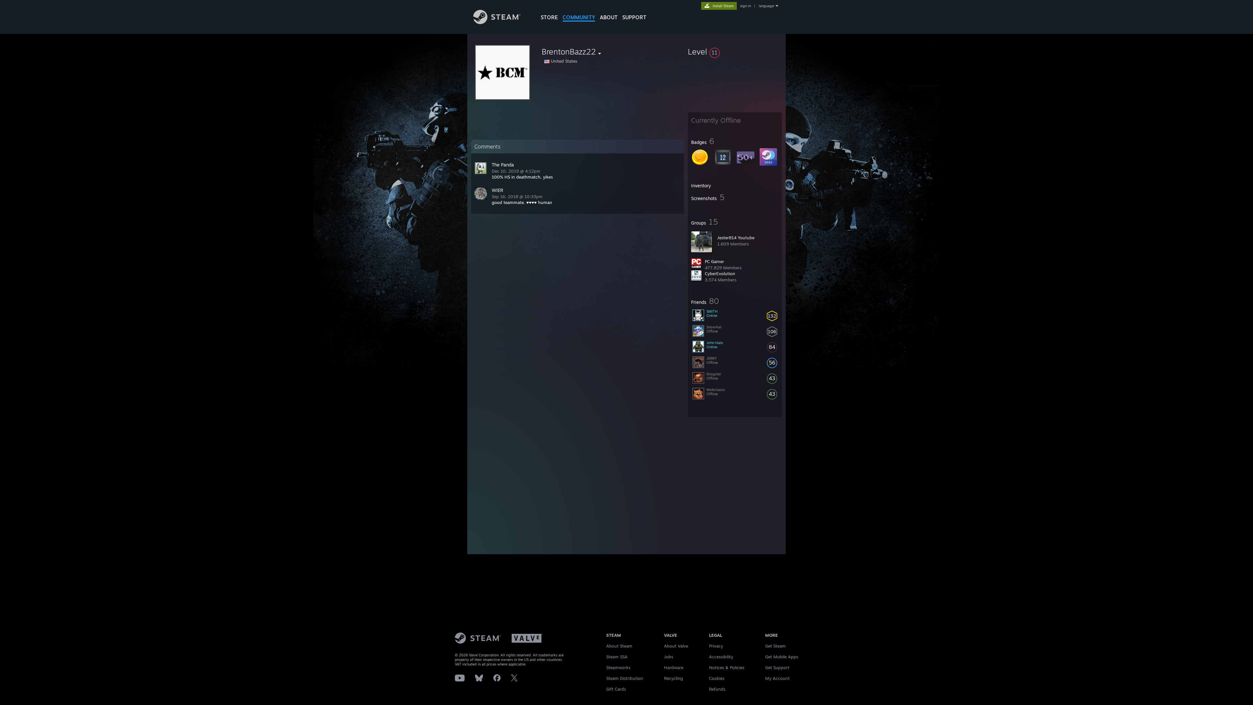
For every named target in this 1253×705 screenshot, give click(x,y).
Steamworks (618, 667)
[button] (735, 51)
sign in (745, 6)
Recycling (673, 678)
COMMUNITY (579, 17)
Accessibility (721, 656)
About (609, 17)
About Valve (676, 646)
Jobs (668, 656)
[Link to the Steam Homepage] (496, 22)
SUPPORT (634, 17)
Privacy (716, 646)
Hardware (673, 667)
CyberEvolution (720, 273)
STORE (549, 17)
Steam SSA (616, 656)
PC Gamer (714, 261)
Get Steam (775, 646)
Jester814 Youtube (735, 237)
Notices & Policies (726, 667)
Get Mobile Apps (781, 656)
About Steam (619, 646)
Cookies (716, 678)
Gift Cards (616, 689)
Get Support (777, 667)
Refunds (717, 689)
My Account (777, 678)
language (766, 6)
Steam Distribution (624, 678)
